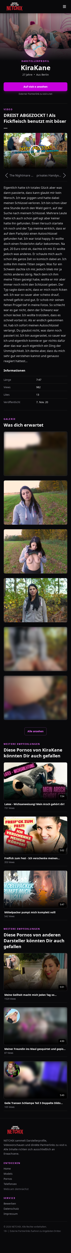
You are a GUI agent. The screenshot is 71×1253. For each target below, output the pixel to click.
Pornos (8, 1179)
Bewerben (10, 1203)
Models (8, 1173)
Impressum (11, 1213)
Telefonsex (10, 1184)
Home (7, 1168)
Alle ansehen (35, 731)
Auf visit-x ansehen (35, 86)
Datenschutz (11, 1208)
